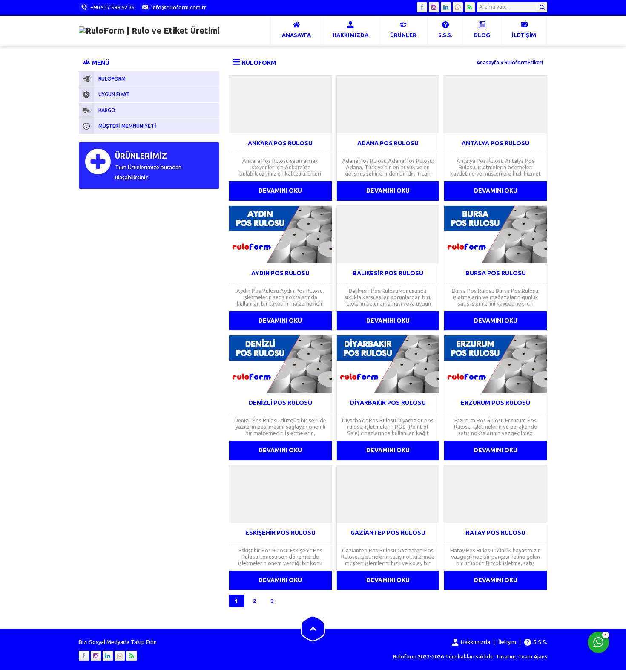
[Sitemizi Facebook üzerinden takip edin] (422, 7)
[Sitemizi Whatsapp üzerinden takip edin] (458, 7)
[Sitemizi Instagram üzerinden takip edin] (434, 7)
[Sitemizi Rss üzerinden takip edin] (470, 7)
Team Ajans (532, 656)
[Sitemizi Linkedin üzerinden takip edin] (446, 7)
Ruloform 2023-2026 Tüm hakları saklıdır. (443, 656)
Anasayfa (488, 62)
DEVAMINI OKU (280, 190)
